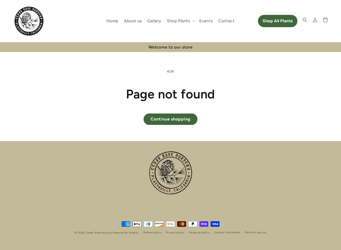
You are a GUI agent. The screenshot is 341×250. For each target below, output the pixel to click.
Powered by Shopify (126, 232)
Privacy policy (175, 232)
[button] (180, 21)
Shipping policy (199, 232)
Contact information (227, 232)
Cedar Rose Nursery (99, 232)
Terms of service (255, 232)
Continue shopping (170, 119)
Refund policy (152, 232)
